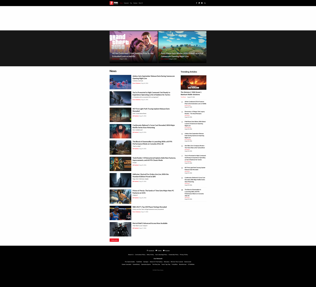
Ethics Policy (150, 254)
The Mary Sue (156, 264)
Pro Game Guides (130, 261)
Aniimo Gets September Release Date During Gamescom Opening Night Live (194, 135)
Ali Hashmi (135, 116)
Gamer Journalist (126, 264)
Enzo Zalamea (165, 59)
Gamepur (145, 261)
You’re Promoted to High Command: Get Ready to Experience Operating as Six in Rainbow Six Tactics (195, 157)
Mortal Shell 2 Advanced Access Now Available (150, 223)
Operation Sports (146, 264)
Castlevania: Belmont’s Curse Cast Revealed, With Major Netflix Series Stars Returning (195, 179)
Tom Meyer (183, 97)
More (142, 3)
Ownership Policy (173, 254)
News (121, 3)
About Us (141, 2)
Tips (131, 3)
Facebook (151, 250)
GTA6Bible (191, 264)
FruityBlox (175, 264)
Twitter (159, 250)
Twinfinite (139, 261)
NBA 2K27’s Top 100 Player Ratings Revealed (150, 207)
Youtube (167, 250)
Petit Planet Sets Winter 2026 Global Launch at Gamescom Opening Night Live (195, 123)
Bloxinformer (183, 264)
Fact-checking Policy (161, 254)
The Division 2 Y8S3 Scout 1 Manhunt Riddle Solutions (191, 93)
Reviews (135, 3)
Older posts (114, 240)
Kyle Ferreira (115, 59)
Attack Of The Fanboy (156, 261)
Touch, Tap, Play (165, 264)
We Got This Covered (177, 261)
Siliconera (166, 261)
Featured (126, 3)
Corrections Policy (140, 254)
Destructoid (187, 261)
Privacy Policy (184, 254)
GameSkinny (136, 264)
